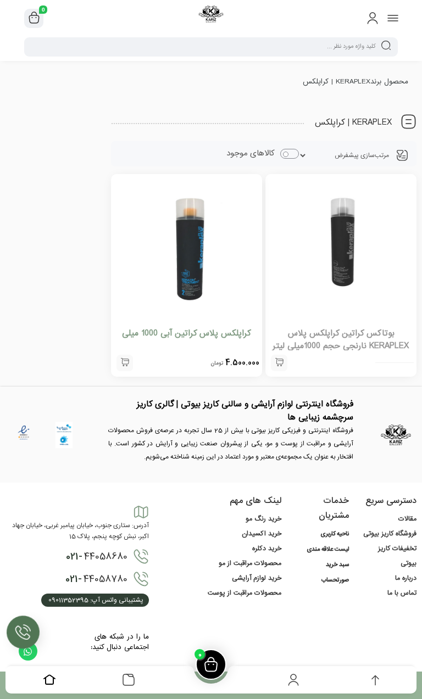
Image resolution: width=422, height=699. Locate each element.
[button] (124, 363)
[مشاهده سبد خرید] (34, 18)
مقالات (407, 519)
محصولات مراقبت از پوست (244, 593)
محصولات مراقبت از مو (250, 563)
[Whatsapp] (28, 651)
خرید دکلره (266, 548)
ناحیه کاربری (334, 534)
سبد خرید (337, 565)
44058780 (96, 579)
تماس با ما (402, 593)
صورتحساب (335, 580)
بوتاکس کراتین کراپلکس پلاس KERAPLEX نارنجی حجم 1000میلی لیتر (341, 340)
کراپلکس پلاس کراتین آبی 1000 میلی (186, 333)
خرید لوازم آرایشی (256, 578)
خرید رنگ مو (263, 519)
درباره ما (406, 578)
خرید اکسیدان (261, 534)
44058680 (96, 556)
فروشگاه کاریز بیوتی (390, 534)
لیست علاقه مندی (328, 550)
